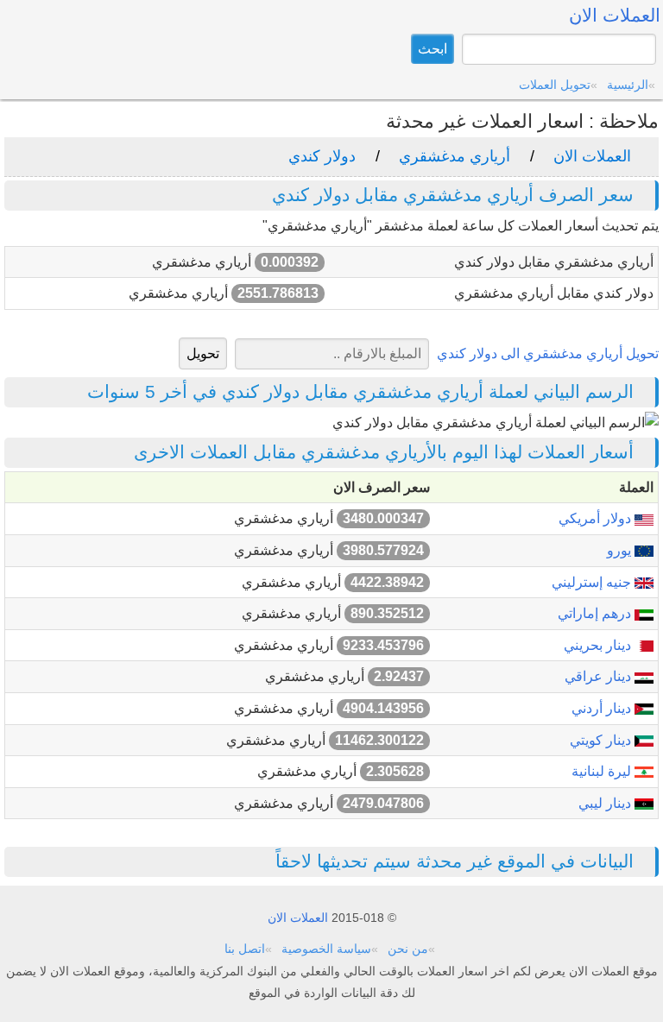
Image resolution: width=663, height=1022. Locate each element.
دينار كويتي (602, 740)
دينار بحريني (599, 645)
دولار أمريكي (597, 518)
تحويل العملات (554, 84)
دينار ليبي (606, 803)
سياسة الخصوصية (326, 949)
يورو (621, 550)
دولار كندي (322, 156)
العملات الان (592, 156)
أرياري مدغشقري (454, 156)
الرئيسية (627, 84)
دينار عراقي (600, 676)
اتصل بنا (244, 949)
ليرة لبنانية (603, 771)
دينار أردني (603, 708)
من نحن (408, 949)
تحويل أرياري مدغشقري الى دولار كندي (548, 353)
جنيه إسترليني (593, 582)
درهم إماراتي (596, 613)
